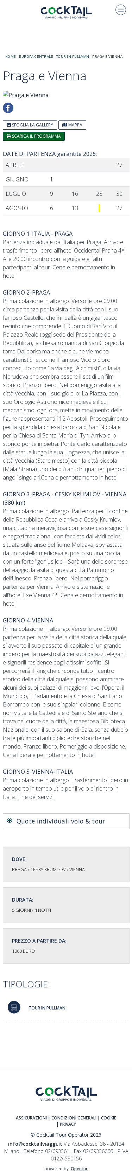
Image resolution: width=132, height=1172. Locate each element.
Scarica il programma (36, 136)
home (10, 56)
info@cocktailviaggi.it (35, 1143)
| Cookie (107, 1118)
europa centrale (36, 56)
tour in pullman (72, 56)
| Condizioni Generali (72, 1118)
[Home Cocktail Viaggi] (66, 11)
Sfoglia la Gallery (32, 125)
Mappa (74, 125)
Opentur (79, 1169)
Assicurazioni (31, 1118)
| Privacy (66, 1124)
